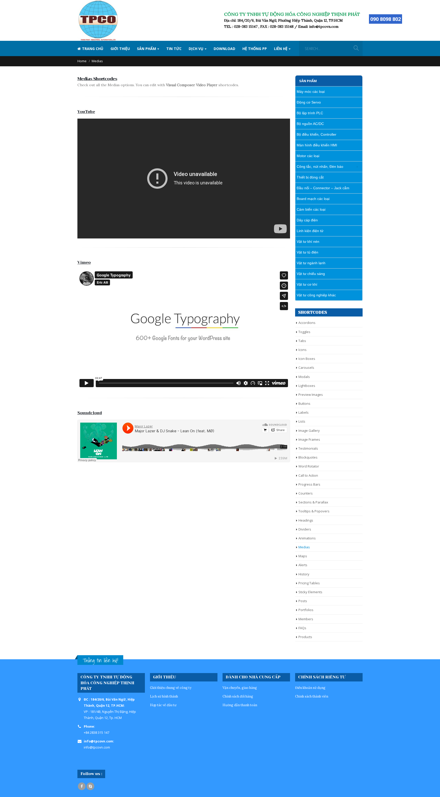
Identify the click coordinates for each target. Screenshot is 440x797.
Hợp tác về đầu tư (163, 705)
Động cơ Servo (309, 102)
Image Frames (309, 439)
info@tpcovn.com (97, 747)
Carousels (306, 367)
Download (224, 48)
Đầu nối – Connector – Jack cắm (323, 188)
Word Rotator (308, 466)
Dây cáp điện (307, 220)
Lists (301, 421)
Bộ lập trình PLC (310, 113)
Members (305, 619)
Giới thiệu (120, 48)
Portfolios (305, 610)
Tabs (302, 340)
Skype (90, 786)
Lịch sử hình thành (164, 696)
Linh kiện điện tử (310, 231)
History (303, 574)
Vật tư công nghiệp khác (316, 295)
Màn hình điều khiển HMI (317, 145)
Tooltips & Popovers (313, 511)
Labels (303, 412)
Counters (305, 493)
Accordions (306, 322)
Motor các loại (308, 156)
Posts (302, 601)
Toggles (304, 332)
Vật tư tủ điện (307, 252)
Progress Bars (309, 484)
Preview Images (310, 394)
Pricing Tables (309, 583)
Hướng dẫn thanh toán (240, 705)
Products (305, 637)
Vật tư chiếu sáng (311, 274)
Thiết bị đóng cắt (310, 177)
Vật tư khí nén (308, 241)
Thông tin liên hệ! (100, 660)
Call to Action (308, 475)
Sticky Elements (310, 592)
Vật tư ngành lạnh (311, 263)
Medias (304, 547)
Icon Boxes (306, 358)
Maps (302, 556)
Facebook (82, 786)
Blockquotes (308, 457)
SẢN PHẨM (146, 48)
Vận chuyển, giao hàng (240, 688)
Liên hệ (280, 48)
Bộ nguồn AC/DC (310, 124)
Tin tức (174, 48)
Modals (304, 376)
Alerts (302, 565)
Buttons (304, 403)
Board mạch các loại (313, 199)
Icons (302, 349)
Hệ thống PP (254, 48)
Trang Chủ (92, 48)
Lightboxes (306, 385)
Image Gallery (309, 430)
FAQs (302, 628)
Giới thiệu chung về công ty (170, 688)
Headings (305, 520)
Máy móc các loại (311, 92)
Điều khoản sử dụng (310, 688)
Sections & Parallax (313, 502)
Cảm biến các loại (311, 209)
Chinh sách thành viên (311, 696)
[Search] (356, 48)
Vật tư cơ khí (307, 284)
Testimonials (308, 448)
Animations (307, 538)
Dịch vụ (196, 48)
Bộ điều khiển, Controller (316, 134)
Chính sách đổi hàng (238, 696)
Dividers (304, 529)
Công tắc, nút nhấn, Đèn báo (320, 167)
